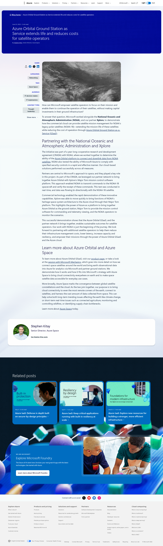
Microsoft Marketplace (88, 513)
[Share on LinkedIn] (38, 66)
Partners (74, 3)
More (107, 3)
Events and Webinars (113, 524)
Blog (108, 513)
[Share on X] (34, 66)
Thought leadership (31, 110)
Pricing (64, 3)
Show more (31, 117)
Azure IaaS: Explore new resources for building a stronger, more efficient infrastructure (127, 416)
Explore (36, 3)
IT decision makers (31, 96)
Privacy (87, 542)
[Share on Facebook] (30, 66)
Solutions (55, 3)
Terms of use (96, 542)
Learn (93, 3)
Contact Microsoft (77, 542)
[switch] (148, 3)
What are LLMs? (136, 527)
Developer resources (113, 517)
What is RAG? (135, 534)
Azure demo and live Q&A (65, 524)
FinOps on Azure (39, 524)
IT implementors (32, 100)
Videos (109, 533)
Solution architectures (64, 517)
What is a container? (137, 531)
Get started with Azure (14, 513)
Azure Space (33, 87)
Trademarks (106, 542)
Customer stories (13, 531)
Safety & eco (116, 542)
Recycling (125, 542)
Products (45, 3)
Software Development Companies (92, 510)
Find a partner (86, 517)
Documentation (111, 510)
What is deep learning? (138, 520)
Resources (84, 3)
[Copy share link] (26, 66)
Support (100, 3)
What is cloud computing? (139, 510)
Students (109, 520)
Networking (33, 78)
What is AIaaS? (136, 524)
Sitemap (66, 542)
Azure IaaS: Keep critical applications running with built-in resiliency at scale (80, 416)
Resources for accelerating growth (68, 513)
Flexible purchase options (41, 520)
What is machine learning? (139, 517)
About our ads (135, 542)
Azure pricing (38, 513)
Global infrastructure (14, 517)
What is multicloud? (137, 513)
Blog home (16, 15)
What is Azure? (12, 510)
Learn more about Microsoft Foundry (32, 473)
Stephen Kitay (18, 43)
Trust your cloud (13, 524)
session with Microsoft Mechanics (64, 262)
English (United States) (18, 541)
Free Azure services (39, 517)
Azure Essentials (12, 527)
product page (97, 258)
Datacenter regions (13, 520)
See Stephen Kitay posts (39, 337)
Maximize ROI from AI (40, 527)
